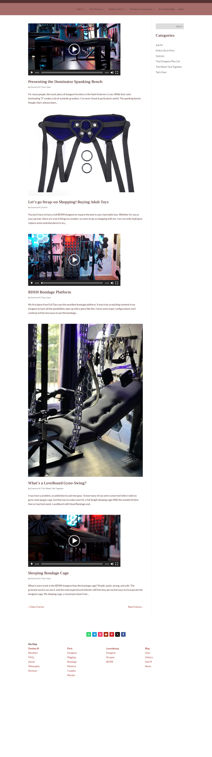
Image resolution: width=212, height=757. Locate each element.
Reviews (32, 670)
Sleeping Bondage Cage (48, 573)
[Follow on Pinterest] (111, 634)
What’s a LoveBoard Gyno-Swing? (57, 483)
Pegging (71, 657)
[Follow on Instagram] (100, 634)
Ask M (44, 207)
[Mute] (112, 72)
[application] (74, 49)
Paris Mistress (95, 9)
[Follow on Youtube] (106, 634)
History (149, 657)
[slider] (72, 72)
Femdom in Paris (116, 9)
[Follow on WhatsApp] (88, 634)
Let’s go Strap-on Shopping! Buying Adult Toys (68, 202)
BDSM (109, 661)
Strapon (110, 657)
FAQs (31, 657)
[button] (74, 49)
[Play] (31, 72)
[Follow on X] (117, 634)
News (148, 666)
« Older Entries (36, 606)
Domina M (35, 87)
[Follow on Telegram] (94, 634)
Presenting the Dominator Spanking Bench (65, 81)
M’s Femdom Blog (166, 9)
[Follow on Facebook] (123, 634)
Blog (147, 648)
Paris (69, 648)
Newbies (33, 652)
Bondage (72, 661)
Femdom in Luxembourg (141, 9)
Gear (147, 652)
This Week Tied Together (53, 488)
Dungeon (72, 652)
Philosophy (34, 666)
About (31, 661)
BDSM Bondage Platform (49, 292)
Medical (71, 666)
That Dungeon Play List (168, 61)
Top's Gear (46, 87)
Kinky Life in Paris (165, 50)
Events (181, 9)
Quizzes (160, 55)
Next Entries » (135, 606)
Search (179, 26)
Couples (71, 670)
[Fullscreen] (116, 72)
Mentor (71, 675)
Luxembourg (112, 648)
